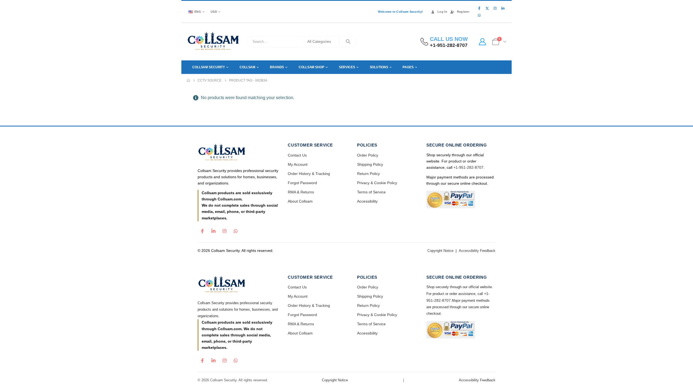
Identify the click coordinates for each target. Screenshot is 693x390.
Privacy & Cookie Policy (377, 183)
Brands (277, 67)
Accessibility (367, 201)
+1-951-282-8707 (468, 167)
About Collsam (300, 201)
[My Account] (482, 41)
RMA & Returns (301, 192)
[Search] (348, 41)
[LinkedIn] (502, 8)
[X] (487, 8)
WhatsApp (235, 229)
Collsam (247, 67)
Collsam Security (208, 67)
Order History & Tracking (309, 173)
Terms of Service (371, 192)
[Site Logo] (213, 41)
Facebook (202, 229)
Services (347, 67)
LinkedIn (213, 229)
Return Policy (368, 173)
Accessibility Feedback (477, 251)
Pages (408, 67)
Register (463, 11)
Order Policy (367, 155)
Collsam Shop (311, 67)
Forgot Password (302, 183)
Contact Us (297, 155)
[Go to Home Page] (188, 80)
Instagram (224, 229)
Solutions (379, 67)
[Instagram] (494, 8)
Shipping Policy (370, 164)
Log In (442, 11)
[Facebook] (479, 8)
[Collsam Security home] (238, 152)
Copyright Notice (440, 251)
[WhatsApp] (479, 15)
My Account (298, 164)
